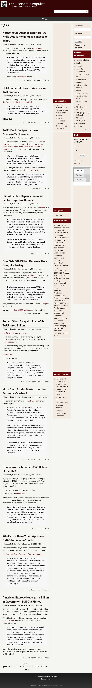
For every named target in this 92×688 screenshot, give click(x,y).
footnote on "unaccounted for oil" (82, 74)
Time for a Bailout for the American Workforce (61, 308)
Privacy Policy (46, 679)
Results (77, 163)
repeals (43, 207)
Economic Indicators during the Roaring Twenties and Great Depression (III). (61, 321)
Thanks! (79, 66)
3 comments (35, 459)
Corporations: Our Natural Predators (61, 391)
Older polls (78, 161)
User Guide (60, 215)
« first (25, 664)
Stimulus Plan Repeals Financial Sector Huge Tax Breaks (23, 198)
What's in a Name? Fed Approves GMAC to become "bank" (23, 538)
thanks (78, 63)
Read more (45, 80)
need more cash (33, 401)
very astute (80, 69)
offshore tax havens (31, 170)
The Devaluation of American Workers (62, 405)
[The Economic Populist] (4, 7)
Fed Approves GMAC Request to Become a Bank (21, 554)
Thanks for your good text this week (82, 96)
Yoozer (78, 91)
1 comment (36, 80)
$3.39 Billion (9, 620)
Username (79, 26)
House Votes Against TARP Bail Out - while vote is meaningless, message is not (26, 36)
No (77, 150)
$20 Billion (30, 275)
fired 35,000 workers (22, 310)
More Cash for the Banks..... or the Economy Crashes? (24, 391)
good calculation (82, 60)
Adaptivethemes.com (55, 685)
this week (21, 494)
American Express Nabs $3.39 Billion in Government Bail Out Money (26, 599)
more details (7, 354)
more (87, 129)
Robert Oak (16, 44)
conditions (22, 77)
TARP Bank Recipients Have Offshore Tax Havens (20, 132)
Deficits (79, 126)
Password (78, 33)
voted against (37, 48)
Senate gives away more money (15, 333)
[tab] (79, 170)
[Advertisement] (63, 60)
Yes (77, 146)
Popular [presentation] (79, 171)
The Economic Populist (27, 3)
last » (27, 669)
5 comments (35, 658)
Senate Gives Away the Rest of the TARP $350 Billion (24, 323)
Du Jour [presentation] (79, 175)
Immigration (80, 123)
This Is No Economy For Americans (61, 413)
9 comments (35, 382)
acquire (46, 304)
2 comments (35, 122)
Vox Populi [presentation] (80, 180)
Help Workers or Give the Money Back (17, 102)
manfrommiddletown (19, 397)
